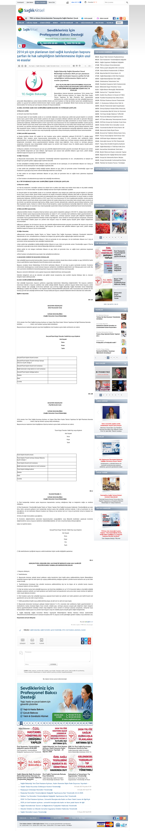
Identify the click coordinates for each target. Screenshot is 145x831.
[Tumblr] (82, 642)
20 (72, 723)
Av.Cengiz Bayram (106, 325)
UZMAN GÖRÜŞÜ (102, 401)
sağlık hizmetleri (45, 630)
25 (86, 723)
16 (61, 723)
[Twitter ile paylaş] (117, 18)
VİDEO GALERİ (100, 363)
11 (47, 723)
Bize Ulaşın (82, 818)
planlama (77, 630)
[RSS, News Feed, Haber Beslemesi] (124, 18)
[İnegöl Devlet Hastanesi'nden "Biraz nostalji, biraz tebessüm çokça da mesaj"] (119, 373)
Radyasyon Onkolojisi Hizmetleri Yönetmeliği (36, 790)
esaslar (83, 630)
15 (58, 723)
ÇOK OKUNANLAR (101, 243)
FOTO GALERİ (99, 206)
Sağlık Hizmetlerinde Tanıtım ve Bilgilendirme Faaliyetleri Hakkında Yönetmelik (49, 806)
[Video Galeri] (102, 18)
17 (64, 723)
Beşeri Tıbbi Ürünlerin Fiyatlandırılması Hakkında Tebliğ (119, 281)
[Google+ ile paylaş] (121, 18)
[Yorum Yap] (74, 66)
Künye (74, 818)
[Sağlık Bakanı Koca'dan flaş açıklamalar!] (119, 386)
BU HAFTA (110, 304)
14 (55, 723)
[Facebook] (19, 66)
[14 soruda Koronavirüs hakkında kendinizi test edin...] (119, 215)
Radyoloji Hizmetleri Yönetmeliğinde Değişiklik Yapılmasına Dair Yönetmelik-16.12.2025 (52, 793)
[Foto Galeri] (87, 18)
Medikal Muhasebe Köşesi (108, 334)
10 (44, 723)
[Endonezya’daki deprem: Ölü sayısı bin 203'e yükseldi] (119, 228)
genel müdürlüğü (56, 630)
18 (67, 723)
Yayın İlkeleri (33, 818)
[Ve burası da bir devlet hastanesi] (102, 215)
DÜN (105, 304)
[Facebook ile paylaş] (114, 18)
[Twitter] (22, 66)
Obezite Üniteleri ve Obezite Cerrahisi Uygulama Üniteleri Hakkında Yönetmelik (49, 809)
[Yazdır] (80, 66)
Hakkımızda (23, 818)
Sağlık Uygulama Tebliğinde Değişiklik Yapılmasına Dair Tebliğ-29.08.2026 (119, 267)
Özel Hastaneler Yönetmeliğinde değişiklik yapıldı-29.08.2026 (119, 253)
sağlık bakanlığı (35, 630)
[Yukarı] (41, 641)
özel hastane (70, 630)
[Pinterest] (89, 642)
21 (75, 723)
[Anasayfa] (21, 18)
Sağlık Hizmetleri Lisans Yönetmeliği (33, 812)
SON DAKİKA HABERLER (103, 52)
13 (52, 723)
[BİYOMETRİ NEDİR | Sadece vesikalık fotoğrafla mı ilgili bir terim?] (102, 373)
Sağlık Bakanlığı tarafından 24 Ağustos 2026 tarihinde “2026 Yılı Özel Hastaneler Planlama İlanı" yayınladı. (55, 749)
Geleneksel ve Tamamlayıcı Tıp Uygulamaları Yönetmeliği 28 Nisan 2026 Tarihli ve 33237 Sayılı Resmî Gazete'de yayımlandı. (79, 777)
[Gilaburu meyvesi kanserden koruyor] (102, 228)
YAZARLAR (99, 310)
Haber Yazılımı (61, 825)
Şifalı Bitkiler (30, 2)
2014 (63, 630)
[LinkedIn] (86, 642)
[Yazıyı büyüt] (89, 66)
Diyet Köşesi (106, 341)
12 (50, 723)
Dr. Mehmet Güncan (108, 317)
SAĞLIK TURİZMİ (101, 472)
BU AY (116, 304)
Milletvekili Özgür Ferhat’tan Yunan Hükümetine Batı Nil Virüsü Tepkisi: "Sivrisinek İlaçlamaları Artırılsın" (119, 295)
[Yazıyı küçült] (84, 66)
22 (78, 723)
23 (81, 723)
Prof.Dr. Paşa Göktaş (105, 351)
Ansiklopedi (20, 2)
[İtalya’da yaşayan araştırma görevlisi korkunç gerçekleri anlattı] (102, 386)
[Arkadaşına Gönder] (77, 66)
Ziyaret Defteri (57, 818)
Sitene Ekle (52, 2)
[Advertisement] (137, 40)
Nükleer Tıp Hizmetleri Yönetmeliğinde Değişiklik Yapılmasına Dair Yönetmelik (48, 796)
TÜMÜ (90, 723)
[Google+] (25, 66)
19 (69, 723)
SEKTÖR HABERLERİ (103, 508)
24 (84, 723)
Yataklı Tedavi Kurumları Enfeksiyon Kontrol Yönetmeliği (40, 787)
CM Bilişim (69, 825)
